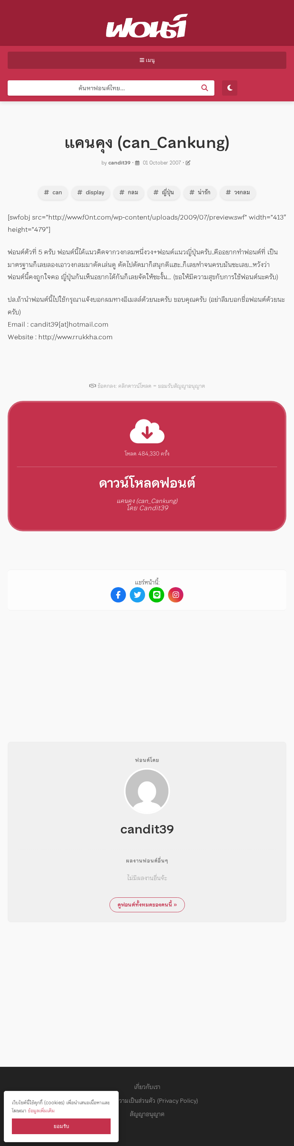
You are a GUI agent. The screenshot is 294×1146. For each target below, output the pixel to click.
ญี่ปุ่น (167, 192)
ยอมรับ (61, 1126)
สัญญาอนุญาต (147, 1114)
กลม (132, 192)
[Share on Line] (156, 594)
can (56, 192)
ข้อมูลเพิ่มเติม (41, 1111)
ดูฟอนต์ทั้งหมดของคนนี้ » (147, 904)
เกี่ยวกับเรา (147, 1087)
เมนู (149, 60)
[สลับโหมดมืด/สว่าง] (229, 88)
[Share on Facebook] (118, 594)
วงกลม (241, 192)
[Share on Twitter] (137, 594)
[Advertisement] (147, 669)
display (94, 192)
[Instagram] (175, 594)
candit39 (119, 163)
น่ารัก (203, 192)
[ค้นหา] (204, 88)
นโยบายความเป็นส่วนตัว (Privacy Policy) (147, 1100)
